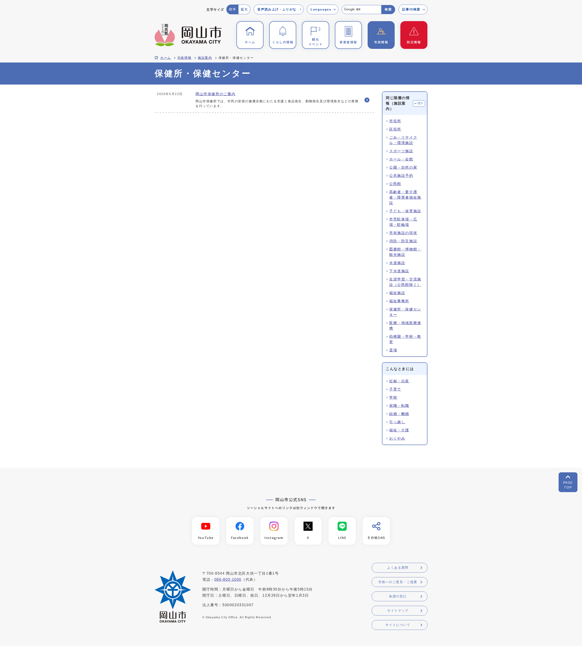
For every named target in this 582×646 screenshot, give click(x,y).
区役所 (395, 129)
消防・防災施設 (403, 241)
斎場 (393, 350)
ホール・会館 (401, 159)
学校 (393, 397)
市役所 (395, 121)
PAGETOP (568, 485)
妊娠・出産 (399, 381)
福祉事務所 (399, 301)
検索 (388, 9)
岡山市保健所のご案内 (216, 94)
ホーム (165, 58)
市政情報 (184, 58)
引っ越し (397, 422)
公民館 (395, 184)
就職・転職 (399, 406)
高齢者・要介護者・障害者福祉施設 (405, 197)
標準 (232, 9)
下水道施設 (399, 271)
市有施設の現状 (403, 233)
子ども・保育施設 (405, 211)
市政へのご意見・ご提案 (397, 582)
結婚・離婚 (399, 414)
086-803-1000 (227, 579)
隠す (421, 103)
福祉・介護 (399, 430)
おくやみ (397, 438)
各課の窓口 (398, 596)
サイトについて (397, 625)
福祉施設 (397, 293)
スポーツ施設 (401, 151)
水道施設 (397, 263)
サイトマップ (398, 610)
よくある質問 (398, 567)
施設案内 (205, 58)
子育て (395, 389)
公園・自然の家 (403, 167)
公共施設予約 (401, 176)
